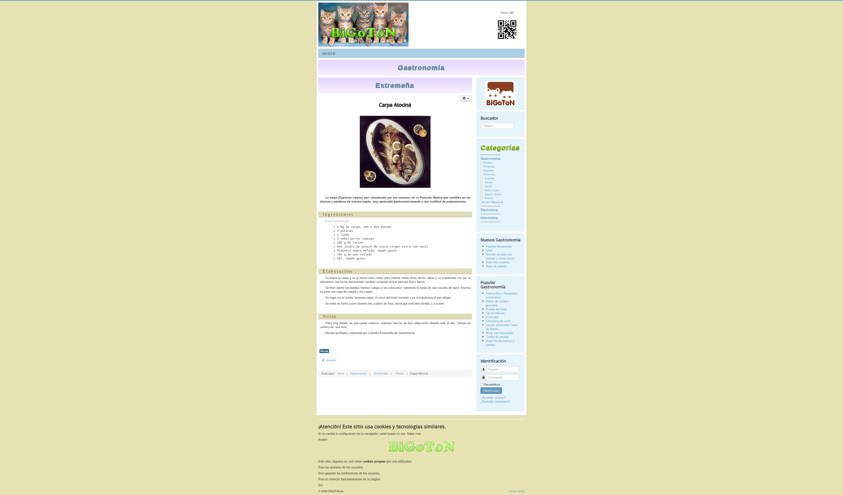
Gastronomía (421, 67)
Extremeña (395, 85)
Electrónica (489, 210)
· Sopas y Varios (492, 194)
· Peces (488, 186)
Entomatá (492, 317)
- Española (488, 170)
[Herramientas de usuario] (466, 98)
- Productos (488, 166)
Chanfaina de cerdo (498, 321)
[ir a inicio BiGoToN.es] (501, 94)
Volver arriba (517, 491)
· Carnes (488, 182)
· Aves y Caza (491, 190)
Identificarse (491, 390)
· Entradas (489, 178)
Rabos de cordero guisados (497, 303)
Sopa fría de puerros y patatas (500, 343)
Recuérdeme (492, 384)
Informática (489, 218)
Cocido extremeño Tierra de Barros (501, 327)
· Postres (488, 198)
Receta (324, 351)
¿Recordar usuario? (493, 397)
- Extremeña (488, 174)
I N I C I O (328, 53)
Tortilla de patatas (497, 337)
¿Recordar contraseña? (495, 401)
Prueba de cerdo (496, 309)
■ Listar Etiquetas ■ (492, 202)
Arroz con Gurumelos (499, 333)
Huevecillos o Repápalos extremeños (501, 295)
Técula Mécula (495, 313)
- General (487, 162)
